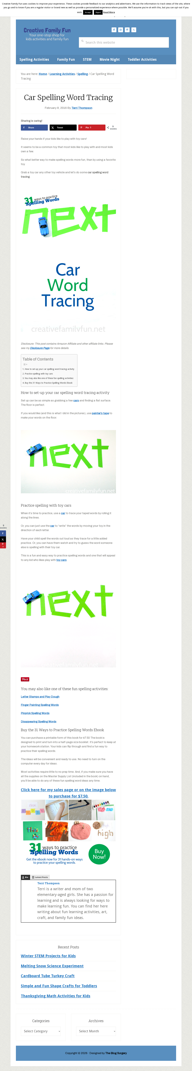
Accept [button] (88, 12)
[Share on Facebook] (3, 533)
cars (76, 400)
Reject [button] (98, 12)
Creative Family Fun (47, 35)
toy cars (61, 560)
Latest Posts (41, 877)
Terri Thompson (48, 883)
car (63, 513)
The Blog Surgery (116, 1053)
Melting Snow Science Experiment (52, 966)
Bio (26, 877)
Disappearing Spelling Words (38, 721)
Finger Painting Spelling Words (40, 704)
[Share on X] (3, 539)
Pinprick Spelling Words (35, 713)
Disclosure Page (40, 348)
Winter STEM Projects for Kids (48, 956)
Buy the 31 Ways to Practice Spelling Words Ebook (48, 383)
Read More (109, 12)
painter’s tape (100, 413)
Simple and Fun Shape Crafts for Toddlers (59, 986)
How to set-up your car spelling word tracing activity (49, 369)
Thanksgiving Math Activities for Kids (55, 996)
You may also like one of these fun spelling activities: (49, 378)
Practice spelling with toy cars (39, 373)
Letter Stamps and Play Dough (40, 696)
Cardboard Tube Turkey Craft (48, 976)
